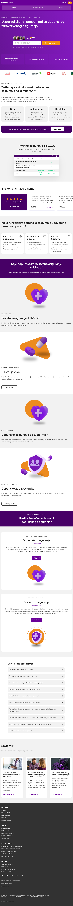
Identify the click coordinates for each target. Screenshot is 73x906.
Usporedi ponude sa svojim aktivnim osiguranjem (28, 47)
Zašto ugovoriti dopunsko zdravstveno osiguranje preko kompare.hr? (30, 724)
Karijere (3, 817)
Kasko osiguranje (6, 830)
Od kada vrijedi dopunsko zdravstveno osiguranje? (25, 689)
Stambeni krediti (6, 838)
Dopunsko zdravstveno (7, 833)
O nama (64, 3)
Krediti (61, 8)
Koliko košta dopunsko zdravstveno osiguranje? (24, 696)
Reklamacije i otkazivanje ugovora (10, 848)
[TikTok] (22, 875)
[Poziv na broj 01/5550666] (70, 3)
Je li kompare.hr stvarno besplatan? (20, 731)
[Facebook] (2, 875)
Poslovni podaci (5, 815)
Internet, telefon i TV (7, 835)
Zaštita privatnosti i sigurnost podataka (11, 846)
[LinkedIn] (12, 875)
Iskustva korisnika (6, 820)
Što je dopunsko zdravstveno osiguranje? (22, 670)
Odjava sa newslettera (6, 886)
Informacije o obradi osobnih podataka (10, 880)
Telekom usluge (38, 8)
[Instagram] (7, 875)
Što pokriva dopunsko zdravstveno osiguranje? (23, 676)
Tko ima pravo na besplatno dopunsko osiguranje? (25, 702)
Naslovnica (4, 17)
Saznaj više (9, 387)
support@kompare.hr (7, 864)
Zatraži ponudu (9, 504)
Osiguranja (13, 8)
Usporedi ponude (51, 43)
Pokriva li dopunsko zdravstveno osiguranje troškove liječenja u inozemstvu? (33, 718)
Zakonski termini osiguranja (8, 851)
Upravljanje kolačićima (6, 883)
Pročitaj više (50, 207)
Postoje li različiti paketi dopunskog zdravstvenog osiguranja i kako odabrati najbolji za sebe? (32, 710)
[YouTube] (17, 875)
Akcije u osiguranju (6, 853)
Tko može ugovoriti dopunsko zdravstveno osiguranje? (26, 683)
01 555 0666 (4, 866)
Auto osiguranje (5, 828)
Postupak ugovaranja (7, 856)
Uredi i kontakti (5, 812)
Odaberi (36, 558)
